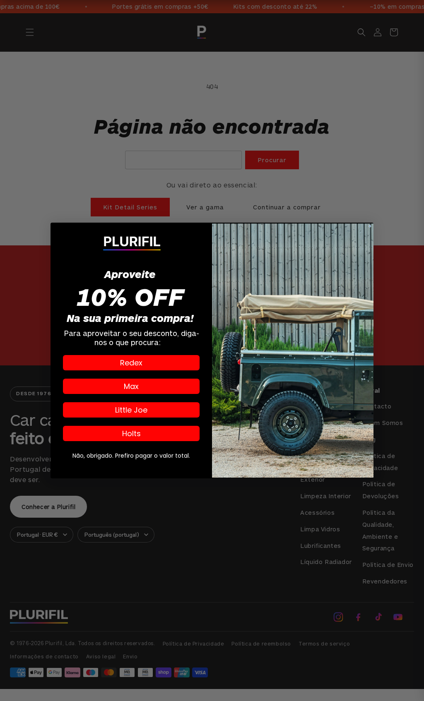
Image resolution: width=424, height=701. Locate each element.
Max (131, 386)
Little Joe (131, 410)
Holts (131, 433)
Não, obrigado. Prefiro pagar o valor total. (131, 455)
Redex (131, 363)
